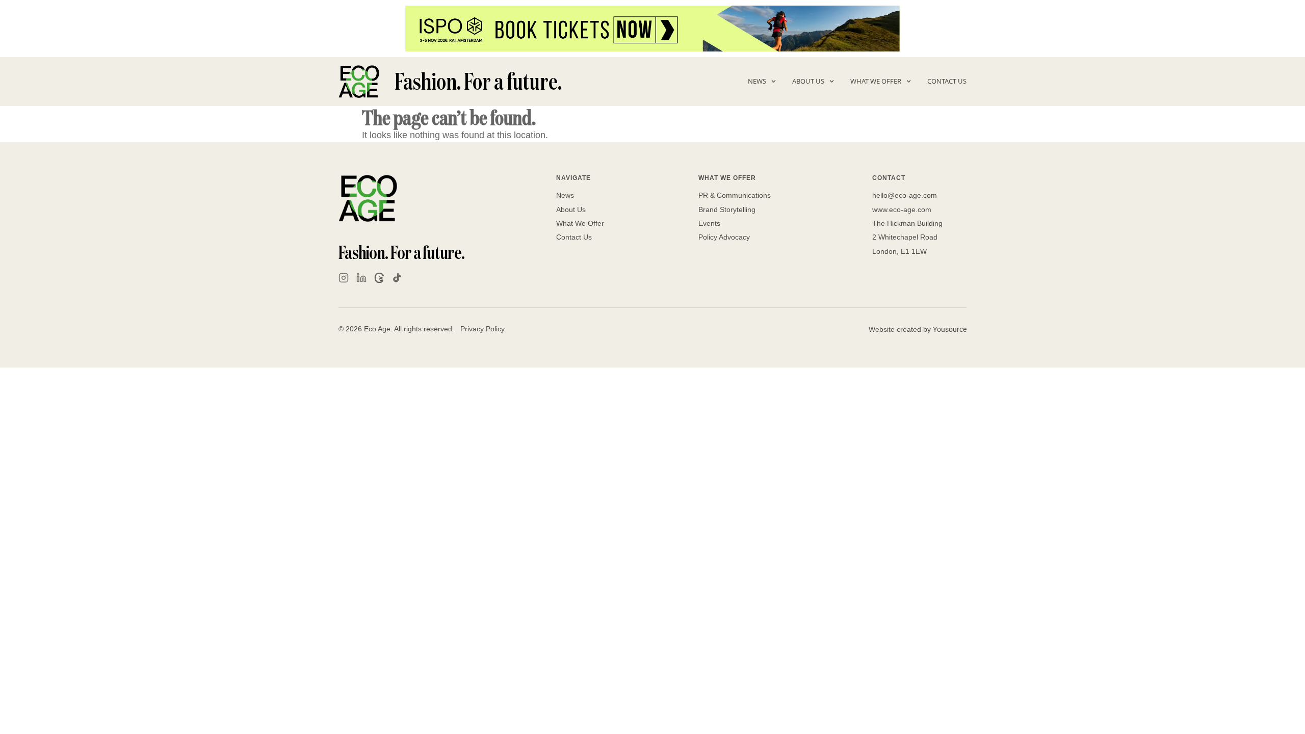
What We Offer (875, 81)
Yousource (950, 329)
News (757, 81)
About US (808, 81)
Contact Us (947, 81)
